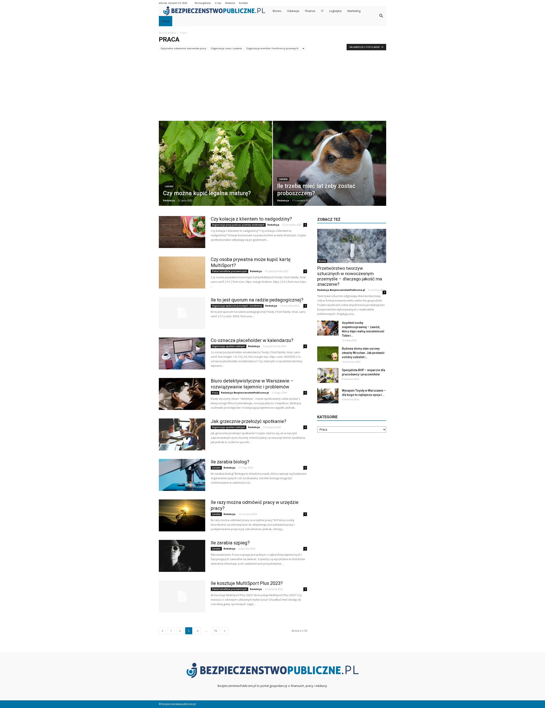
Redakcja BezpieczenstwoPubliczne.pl (245, 392)
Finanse (310, 11)
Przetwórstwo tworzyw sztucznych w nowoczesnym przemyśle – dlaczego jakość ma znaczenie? (349, 276)
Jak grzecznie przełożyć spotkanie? (248, 421)
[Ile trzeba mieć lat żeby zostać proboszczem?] (329, 166)
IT (322, 11)
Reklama (230, 2)
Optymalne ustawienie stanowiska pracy (183, 48)
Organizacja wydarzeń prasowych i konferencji (237, 305)
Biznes (277, 11)
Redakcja (169, 200)
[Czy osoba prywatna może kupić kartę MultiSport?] (182, 272)
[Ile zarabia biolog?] (182, 475)
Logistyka (335, 11)
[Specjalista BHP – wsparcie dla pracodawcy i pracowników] (327, 375)
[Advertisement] (272, 89)
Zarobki (169, 186)
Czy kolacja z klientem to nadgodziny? (251, 219)
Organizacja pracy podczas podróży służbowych (238, 224)
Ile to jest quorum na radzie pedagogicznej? (257, 300)
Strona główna (203, 2)
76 (215, 631)
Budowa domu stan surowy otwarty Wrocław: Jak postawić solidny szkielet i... (363, 353)
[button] (381, 16)
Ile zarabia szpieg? (230, 542)
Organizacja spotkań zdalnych (228, 346)
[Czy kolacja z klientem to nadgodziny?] (182, 232)
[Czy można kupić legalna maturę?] (215, 166)
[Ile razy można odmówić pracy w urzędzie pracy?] (182, 515)
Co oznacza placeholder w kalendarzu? (252, 340)
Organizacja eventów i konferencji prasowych (272, 48)
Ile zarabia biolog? (230, 461)
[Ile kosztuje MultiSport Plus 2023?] (182, 596)
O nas (218, 2)
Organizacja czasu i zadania (226, 48)
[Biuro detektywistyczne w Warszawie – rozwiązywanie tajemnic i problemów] (182, 394)
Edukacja (293, 11)
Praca (165, 21)
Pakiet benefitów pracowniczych (229, 271)
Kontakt (243, 2)
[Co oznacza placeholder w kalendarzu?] (182, 353)
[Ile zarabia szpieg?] (182, 556)
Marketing (353, 11)
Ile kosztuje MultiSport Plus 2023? (247, 583)
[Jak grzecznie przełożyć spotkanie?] (182, 434)
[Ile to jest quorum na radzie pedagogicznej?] (182, 313)
